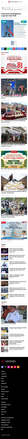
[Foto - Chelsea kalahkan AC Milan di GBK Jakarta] (14, 87)
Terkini (3, 371)
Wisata (3, 389)
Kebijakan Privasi (5, 420)
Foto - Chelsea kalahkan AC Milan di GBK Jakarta (12, 97)
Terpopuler (4, 376)
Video (2, 381)
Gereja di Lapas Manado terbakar (17, 327)
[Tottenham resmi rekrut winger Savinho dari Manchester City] (4, 270)
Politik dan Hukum (5, 404)
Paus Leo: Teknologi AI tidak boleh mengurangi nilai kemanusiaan (16, 342)
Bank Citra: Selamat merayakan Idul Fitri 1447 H (14, 168)
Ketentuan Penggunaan (7, 417)
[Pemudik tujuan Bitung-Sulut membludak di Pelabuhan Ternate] (14, 135)
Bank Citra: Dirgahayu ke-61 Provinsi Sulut (12, 239)
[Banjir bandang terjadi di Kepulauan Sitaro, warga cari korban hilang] (14, 206)
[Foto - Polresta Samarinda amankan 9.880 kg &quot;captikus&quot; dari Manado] (14, 182)
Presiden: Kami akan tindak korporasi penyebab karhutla (16, 335)
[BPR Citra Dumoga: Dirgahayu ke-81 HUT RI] (14, 64)
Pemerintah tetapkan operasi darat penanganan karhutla (17, 348)
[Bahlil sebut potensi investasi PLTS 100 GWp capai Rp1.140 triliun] (4, 257)
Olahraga (3, 402)
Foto (9, 8)
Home (5, 8)
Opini (2, 414)
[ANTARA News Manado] (15, 1)
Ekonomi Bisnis (5, 391)
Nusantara (3, 383)
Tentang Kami (4, 424)
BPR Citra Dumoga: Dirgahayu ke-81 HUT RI (13, 74)
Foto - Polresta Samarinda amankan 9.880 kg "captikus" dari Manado (13, 192)
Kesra (2, 396)
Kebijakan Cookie (5, 422)
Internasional (4, 398)
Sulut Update (4, 386)
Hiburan (3, 409)
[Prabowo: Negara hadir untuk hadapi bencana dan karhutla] (4, 296)
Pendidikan (4, 407)
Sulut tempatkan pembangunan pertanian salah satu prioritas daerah (12, 322)
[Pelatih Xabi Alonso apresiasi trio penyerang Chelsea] (4, 283)
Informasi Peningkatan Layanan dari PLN (12, 9)
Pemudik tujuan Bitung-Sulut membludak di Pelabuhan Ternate (13, 145)
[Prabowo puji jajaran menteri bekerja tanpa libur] (4, 277)
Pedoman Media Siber (6, 427)
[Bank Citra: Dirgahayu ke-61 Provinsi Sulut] (14, 230)
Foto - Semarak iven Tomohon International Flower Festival (13, 121)
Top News (4, 302)
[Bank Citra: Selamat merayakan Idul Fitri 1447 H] (14, 159)
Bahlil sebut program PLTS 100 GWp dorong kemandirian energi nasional (17, 289)
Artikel (2, 394)
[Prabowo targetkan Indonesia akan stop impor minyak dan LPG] (4, 264)
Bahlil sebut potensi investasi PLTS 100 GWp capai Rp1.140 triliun (17, 257)
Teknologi (3, 411)
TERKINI (3, 244)
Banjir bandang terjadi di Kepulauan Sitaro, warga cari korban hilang (13, 216)
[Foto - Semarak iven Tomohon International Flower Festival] (14, 111)
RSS (2, 429)
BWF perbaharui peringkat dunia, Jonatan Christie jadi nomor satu (16, 250)
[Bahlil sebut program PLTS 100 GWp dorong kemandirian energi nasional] (4, 290)
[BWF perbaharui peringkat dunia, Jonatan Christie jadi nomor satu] (4, 250)
